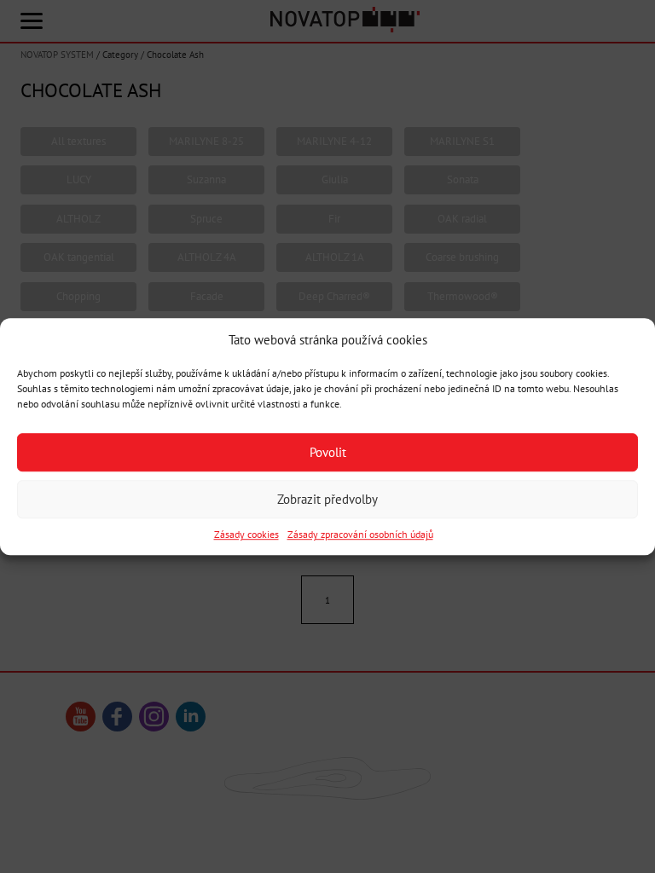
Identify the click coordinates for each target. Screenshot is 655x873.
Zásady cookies (246, 535)
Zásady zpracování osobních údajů (360, 535)
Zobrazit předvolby (327, 499)
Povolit (328, 452)
